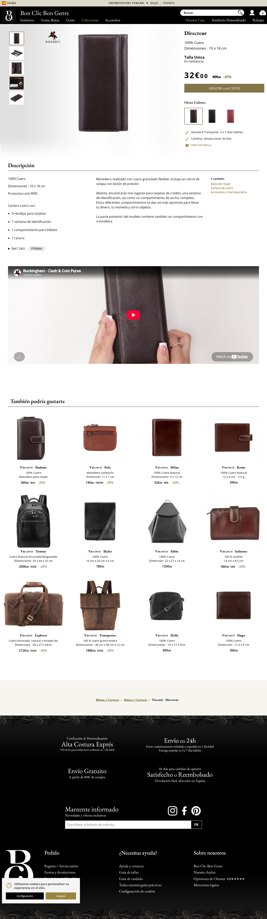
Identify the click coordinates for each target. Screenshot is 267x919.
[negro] (212, 116)
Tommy (33, 551)
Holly (166, 635)
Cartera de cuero (222, 188)
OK (196, 824)
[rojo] (230, 116)
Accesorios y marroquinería (229, 192)
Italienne (233, 551)
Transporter (100, 635)
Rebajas (258, 20)
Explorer (33, 635)
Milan (167, 467)
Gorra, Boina (50, 20)
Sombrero (27, 20)
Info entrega (201, 145)
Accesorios (112, 20)
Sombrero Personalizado (229, 20)
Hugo (233, 635)
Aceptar (60, 896)
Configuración (25, 896)
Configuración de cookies (137, 891)
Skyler (100, 551)
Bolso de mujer (221, 184)
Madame (33, 467)
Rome (233, 467)
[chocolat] (193, 116)
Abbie (166, 551)
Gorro (70, 20)
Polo (100, 467)
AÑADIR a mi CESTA (224, 88)
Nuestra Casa (195, 20)
